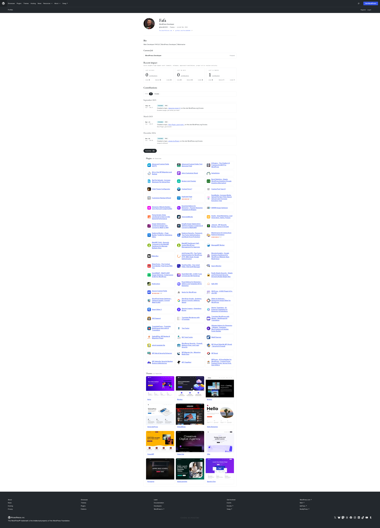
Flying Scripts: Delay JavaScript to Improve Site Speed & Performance (161, 216)
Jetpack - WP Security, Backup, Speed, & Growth (220, 225)
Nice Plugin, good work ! (176, 124)
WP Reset (214, 353)
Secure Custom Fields (159, 291)
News (10, 503)
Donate (230, 506)
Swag (229, 509)
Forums (157, 94)
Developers (158, 506)
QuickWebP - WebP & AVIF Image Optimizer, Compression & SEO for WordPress (162, 275)
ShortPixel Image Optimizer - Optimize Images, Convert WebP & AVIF (162, 300)
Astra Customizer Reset (190, 173)
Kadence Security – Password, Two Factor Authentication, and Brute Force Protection (192, 235)
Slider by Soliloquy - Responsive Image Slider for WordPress (221, 300)
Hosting (10, 506)
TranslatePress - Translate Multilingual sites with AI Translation (161, 328)
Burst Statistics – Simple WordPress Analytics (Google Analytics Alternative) (221, 181)
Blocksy (179, 399)
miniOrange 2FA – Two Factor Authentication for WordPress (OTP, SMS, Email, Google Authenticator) (192, 256)
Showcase (84, 500)
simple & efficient (173, 141)
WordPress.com (306, 500)
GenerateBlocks (187, 217)
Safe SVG (214, 284)
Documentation (159, 503)
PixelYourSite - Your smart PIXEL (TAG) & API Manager (191, 266)
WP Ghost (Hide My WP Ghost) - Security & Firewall (221, 345)
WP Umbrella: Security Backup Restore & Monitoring (162, 362)
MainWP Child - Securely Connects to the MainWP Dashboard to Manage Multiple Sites (160, 245)
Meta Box (155, 256)
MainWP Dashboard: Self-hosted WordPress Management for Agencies (191, 245)
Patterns (83, 509)
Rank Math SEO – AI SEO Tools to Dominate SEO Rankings (192, 275)
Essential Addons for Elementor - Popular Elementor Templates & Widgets (192, 207)
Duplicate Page (187, 196)
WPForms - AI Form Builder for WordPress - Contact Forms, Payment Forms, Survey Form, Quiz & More (221, 362)
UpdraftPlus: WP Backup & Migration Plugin (161, 337)
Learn (156, 500)
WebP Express (216, 337)
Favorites (149, 151)
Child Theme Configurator (161, 189)
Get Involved (231, 500)
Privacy (10, 509)
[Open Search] (358, 3)
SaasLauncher (182, 481)
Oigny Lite (180, 454)
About (10, 500)
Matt (302, 503)
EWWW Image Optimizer (219, 208)
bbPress (303, 506)
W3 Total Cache (187, 337)
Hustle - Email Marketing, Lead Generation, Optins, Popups (221, 216)
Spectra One (211, 481)
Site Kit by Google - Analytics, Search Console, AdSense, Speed (192, 300)
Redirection (156, 284)
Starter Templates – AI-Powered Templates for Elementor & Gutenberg (219, 309)
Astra (149, 399)
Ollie (208, 454)
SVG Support (156, 318)
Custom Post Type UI (218, 189)
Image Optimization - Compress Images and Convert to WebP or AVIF (160, 225)
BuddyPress (304, 509)
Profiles (10, 10)
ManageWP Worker (218, 245)
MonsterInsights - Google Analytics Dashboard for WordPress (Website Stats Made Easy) (220, 256)
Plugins (83, 506)
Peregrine (150, 481)
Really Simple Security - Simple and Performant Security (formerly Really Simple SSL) (222, 275)
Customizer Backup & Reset (161, 198)
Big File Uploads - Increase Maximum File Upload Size (161, 181)
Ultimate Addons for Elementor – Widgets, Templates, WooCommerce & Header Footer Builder (221, 328)
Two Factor (185, 328)
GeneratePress (152, 427)
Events (229, 503)
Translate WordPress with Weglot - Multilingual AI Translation (220, 318)
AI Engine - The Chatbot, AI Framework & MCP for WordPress (220, 165)
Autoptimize (215, 173)
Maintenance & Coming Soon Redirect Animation (221, 233)
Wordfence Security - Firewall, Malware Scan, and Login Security (192, 345)
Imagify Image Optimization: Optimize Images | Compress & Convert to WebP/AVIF (192, 225)
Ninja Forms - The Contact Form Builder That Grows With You (162, 266)
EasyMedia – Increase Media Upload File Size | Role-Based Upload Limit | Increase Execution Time (221, 198)
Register (363, 10)
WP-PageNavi (186, 362)
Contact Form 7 (187, 189)
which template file (158, 345)
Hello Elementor (212, 427)
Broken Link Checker (189, 181)
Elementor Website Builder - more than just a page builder (162, 208)
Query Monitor (216, 266)
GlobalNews (181, 427)
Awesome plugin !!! (174, 108)
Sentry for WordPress (189, 292)
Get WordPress (370, 3)
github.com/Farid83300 (183, 30)
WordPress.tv (159, 509)
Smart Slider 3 (157, 309)
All (151, 94)
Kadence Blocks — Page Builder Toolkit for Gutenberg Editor (162, 235)
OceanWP (150, 454)
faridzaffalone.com (166, 30)
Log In (369, 10)
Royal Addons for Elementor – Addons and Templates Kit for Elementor (192, 283)
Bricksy (209, 399)
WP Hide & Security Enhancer (162, 353)
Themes (83, 503)
